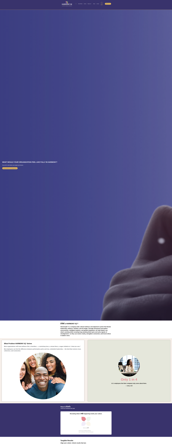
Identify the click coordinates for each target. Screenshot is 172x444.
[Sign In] (102, 3)
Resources (89, 3)
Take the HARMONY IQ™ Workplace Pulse (10, 168)
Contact (98, 3)
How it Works (80, 3)
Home (76, 3)
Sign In (102, 4)
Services (85, 3)
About (94, 3)
